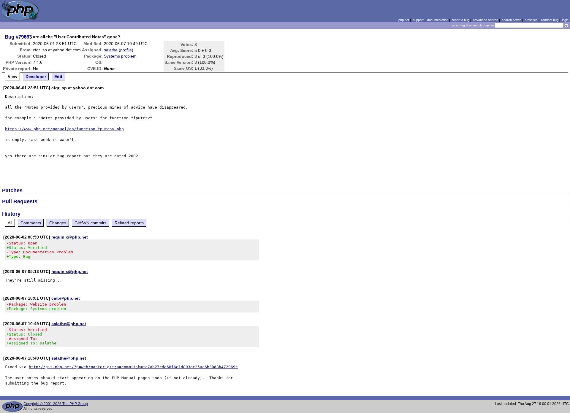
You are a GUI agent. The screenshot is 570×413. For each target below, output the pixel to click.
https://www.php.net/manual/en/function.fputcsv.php (64, 129)
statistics (531, 20)
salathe (111, 49)
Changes (57, 222)
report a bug (460, 20)
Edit (58, 76)
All (10, 222)
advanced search (485, 20)
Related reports (129, 222)
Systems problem (120, 56)
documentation (437, 20)
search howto (511, 20)
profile (126, 49)
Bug (9, 37)
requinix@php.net (69, 237)
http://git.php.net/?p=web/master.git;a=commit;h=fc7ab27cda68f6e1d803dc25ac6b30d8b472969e (133, 367)
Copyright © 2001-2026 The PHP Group (55, 404)
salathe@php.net (68, 323)
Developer (36, 76)
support (418, 20)
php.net (403, 20)
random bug (549, 20)
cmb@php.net (65, 298)
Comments (30, 222)
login (565, 20)
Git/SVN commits (90, 222)
